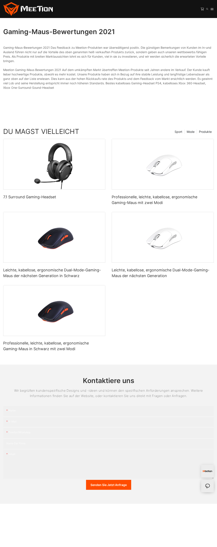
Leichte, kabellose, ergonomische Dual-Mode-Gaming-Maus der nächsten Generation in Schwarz (52, 273)
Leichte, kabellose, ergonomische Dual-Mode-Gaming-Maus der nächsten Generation (160, 273)
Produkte (205, 131)
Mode (191, 131)
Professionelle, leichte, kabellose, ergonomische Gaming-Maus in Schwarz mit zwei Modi (46, 346)
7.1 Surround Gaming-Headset (29, 197)
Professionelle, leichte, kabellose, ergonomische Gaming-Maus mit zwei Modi (154, 200)
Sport (178, 131)
